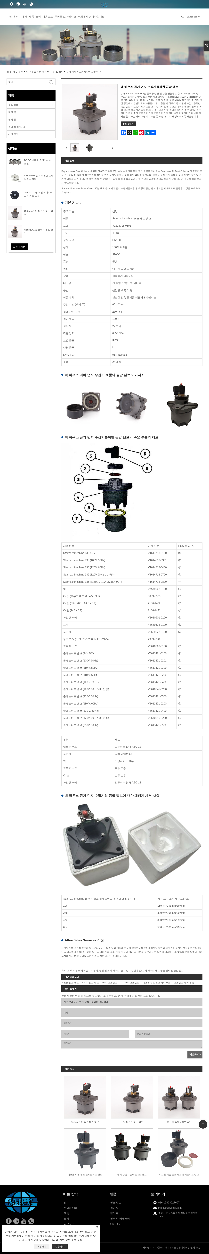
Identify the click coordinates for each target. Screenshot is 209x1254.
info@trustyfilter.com (170, 1207)
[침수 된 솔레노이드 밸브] (178, 1096)
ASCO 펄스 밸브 (90, 982)
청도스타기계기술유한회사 (171, 1247)
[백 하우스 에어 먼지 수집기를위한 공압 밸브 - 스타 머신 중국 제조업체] (104, 4)
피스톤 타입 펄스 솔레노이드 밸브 (85, 1174)
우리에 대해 (20, 16)
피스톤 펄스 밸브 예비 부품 (156, 982)
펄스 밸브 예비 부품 (184, 982)
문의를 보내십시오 (65, 16)
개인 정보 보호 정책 (70, 1240)
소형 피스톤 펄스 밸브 (132, 1122)
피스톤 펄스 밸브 (43, 72)
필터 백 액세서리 (17, 127)
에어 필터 (13, 134)
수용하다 (59, 1246)
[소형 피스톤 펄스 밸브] (131, 1096)
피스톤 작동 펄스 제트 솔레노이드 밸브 (179, 1174)
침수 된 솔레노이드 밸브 (179, 1122)
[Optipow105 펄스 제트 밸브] (84, 1096)
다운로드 (47, 16)
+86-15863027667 (169, 1202)
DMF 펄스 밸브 (110, 982)
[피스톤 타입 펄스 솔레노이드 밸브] (84, 1148)
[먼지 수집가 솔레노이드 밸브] (131, 1148)
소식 (38, 16)
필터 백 (12, 112)
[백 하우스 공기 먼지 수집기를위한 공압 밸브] (74, 147)
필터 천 (12, 119)
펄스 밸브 (26, 72)
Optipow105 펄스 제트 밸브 (85, 1122)
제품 (31, 16)
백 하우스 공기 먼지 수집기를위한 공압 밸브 (78, 72)
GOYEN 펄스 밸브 (130, 982)
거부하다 (41, 1246)
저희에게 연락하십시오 (91, 16)
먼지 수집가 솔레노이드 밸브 (132, 1174)
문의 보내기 (128, 124)
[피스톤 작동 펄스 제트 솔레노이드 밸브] (178, 1148)
